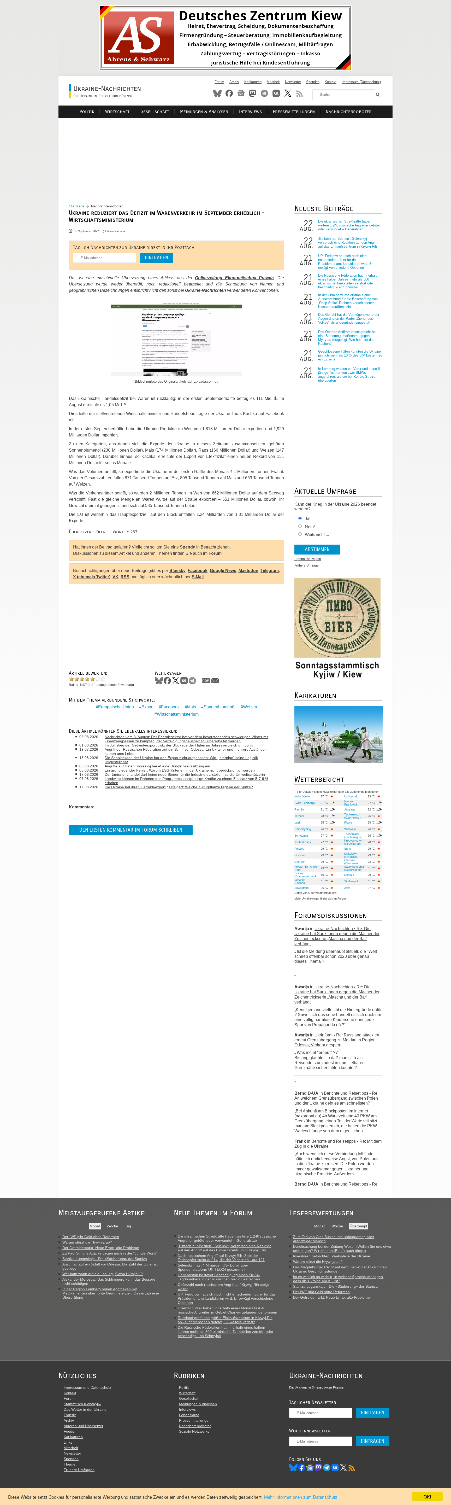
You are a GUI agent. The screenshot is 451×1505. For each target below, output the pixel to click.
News (241, 93)
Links (68, 1442)
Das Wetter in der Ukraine (85, 1409)
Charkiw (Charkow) (351, 862)
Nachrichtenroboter (349, 111)
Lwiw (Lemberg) (304, 802)
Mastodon (252, 93)
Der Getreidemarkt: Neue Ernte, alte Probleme (100, 1248)
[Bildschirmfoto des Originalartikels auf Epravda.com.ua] (176, 340)
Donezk (349, 874)
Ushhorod (350, 796)
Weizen (250, 707)
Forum (219, 82)
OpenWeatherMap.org (322, 892)
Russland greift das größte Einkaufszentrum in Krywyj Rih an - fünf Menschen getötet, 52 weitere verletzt (225, 1320)
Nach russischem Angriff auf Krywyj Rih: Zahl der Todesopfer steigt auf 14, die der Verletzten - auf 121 (221, 1257)
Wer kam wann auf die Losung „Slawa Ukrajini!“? (102, 1274)
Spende (187, 547)
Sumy (348, 848)
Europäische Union (116, 707)
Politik (87, 111)
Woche (112, 1226)
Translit (70, 1415)
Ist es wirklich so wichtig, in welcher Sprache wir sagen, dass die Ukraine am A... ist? (338, 1279)
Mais (191, 707)
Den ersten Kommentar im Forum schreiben (130, 830)
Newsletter (293, 82)
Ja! (307, 519)
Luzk (297, 822)
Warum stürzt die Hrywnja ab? (87, 1242)
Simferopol (351, 881)
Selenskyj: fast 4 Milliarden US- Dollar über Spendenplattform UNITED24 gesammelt (213, 1267)
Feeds (69, 1431)
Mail (215, 680)
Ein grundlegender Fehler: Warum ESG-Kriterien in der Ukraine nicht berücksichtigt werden (180, 770)
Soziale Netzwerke (194, 1431)
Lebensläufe (189, 1415)
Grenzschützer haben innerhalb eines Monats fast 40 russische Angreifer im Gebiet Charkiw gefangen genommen (227, 1310)
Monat (95, 1226)
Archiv (234, 82)
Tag (128, 1226)
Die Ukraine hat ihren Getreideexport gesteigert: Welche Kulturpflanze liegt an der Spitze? (179, 787)
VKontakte (276, 93)
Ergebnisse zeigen (307, 559)
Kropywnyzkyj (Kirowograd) (353, 842)
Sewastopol (301, 887)
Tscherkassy (302, 842)
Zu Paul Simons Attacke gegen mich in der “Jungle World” (110, 1253)
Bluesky (217, 93)
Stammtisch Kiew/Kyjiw (82, 1404)
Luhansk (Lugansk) (300, 881)
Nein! (310, 526)
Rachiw (299, 809)
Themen (71, 1464)
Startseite (77, 206)
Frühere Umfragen (307, 565)
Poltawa (299, 848)
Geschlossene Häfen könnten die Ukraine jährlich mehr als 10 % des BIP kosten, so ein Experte (350, 355)
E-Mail (198, 577)
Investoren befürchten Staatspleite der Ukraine (331, 1256)
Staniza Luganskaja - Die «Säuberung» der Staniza (104, 1259)
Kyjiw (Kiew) (302, 796)
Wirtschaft (117, 111)
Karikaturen (253, 82)
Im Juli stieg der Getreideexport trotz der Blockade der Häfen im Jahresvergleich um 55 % (179, 745)
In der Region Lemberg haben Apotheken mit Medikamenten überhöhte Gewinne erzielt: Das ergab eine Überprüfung (110, 1293)
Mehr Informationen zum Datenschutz (300, 1497)
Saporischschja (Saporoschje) (354, 868)
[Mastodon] (318, 1467)
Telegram (264, 93)
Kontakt (330, 82)
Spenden (312, 82)
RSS (299, 93)
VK (115, 577)
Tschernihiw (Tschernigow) (353, 835)
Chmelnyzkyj (302, 829)
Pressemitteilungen (294, 111)
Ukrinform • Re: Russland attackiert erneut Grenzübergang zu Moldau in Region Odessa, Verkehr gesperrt (336, 1040)
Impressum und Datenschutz (87, 1387)
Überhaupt (358, 1226)
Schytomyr (301, 835)
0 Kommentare (116, 231)
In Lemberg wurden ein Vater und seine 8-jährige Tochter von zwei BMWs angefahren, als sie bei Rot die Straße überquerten (349, 374)
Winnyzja (350, 829)
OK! (427, 1496)
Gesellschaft (154, 111)
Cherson (299, 861)
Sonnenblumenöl (219, 707)
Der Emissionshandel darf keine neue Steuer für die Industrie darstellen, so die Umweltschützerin (185, 774)
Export (147, 707)
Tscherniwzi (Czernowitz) (352, 816)
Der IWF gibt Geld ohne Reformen (90, 1237)
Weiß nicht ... (317, 534)
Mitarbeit (273, 82)
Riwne (348, 822)
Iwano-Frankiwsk (351, 803)
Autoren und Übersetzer (83, 1426)
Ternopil (299, 816)
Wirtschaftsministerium (178, 714)
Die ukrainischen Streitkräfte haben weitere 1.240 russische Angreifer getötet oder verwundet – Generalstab (349, 225)
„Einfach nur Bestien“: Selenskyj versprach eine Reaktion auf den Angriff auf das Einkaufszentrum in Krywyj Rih (348, 242)
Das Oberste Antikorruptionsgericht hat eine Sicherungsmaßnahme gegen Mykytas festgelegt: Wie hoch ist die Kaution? (347, 338)
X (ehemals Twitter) (91, 577)
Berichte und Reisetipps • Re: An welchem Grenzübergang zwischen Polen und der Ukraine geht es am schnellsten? (336, 1098)
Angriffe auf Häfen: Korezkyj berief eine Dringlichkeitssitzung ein (157, 766)
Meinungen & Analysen (204, 111)
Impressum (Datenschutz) (361, 82)
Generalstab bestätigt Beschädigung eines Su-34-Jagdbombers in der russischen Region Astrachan (219, 1277)
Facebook (229, 93)
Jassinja (349, 809)
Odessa (299, 855)
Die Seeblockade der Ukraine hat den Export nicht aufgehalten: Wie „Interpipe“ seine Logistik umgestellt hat (181, 760)
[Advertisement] (225, 154)
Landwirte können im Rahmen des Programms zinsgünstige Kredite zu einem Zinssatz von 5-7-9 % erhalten (186, 781)
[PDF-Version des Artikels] (206, 680)
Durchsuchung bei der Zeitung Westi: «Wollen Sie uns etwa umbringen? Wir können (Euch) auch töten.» (342, 1248)
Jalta (347, 887)
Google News (223, 570)
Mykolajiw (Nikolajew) (351, 855)
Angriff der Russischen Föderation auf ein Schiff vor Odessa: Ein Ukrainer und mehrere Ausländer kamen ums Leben (185, 751)
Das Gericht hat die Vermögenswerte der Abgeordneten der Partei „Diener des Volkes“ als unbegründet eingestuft (348, 318)
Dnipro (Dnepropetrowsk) (306, 875)
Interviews (250, 111)
